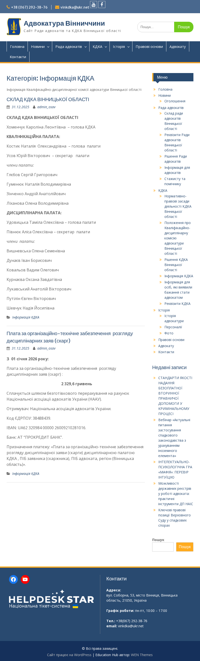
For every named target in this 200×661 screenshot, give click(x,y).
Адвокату (178, 46)
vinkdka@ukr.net (74, 7)
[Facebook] (101, 4)
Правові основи (149, 46)
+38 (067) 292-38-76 (29, 7)
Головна (17, 46)
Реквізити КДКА (177, 303)
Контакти (18, 56)
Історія (119, 46)
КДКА (97, 46)
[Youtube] (93, 4)
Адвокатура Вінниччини (64, 23)
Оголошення (174, 101)
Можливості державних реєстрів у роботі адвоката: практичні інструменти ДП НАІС (175, 493)
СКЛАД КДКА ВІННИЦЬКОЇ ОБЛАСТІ (48, 99)
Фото (168, 333)
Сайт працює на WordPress (69, 654)
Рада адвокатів (68, 46)
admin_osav (46, 107)
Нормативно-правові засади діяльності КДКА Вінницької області (177, 206)
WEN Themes (142, 654)
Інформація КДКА (25, 317)
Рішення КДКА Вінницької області (176, 264)
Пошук (158, 539)
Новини (38, 46)
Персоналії (173, 327)
